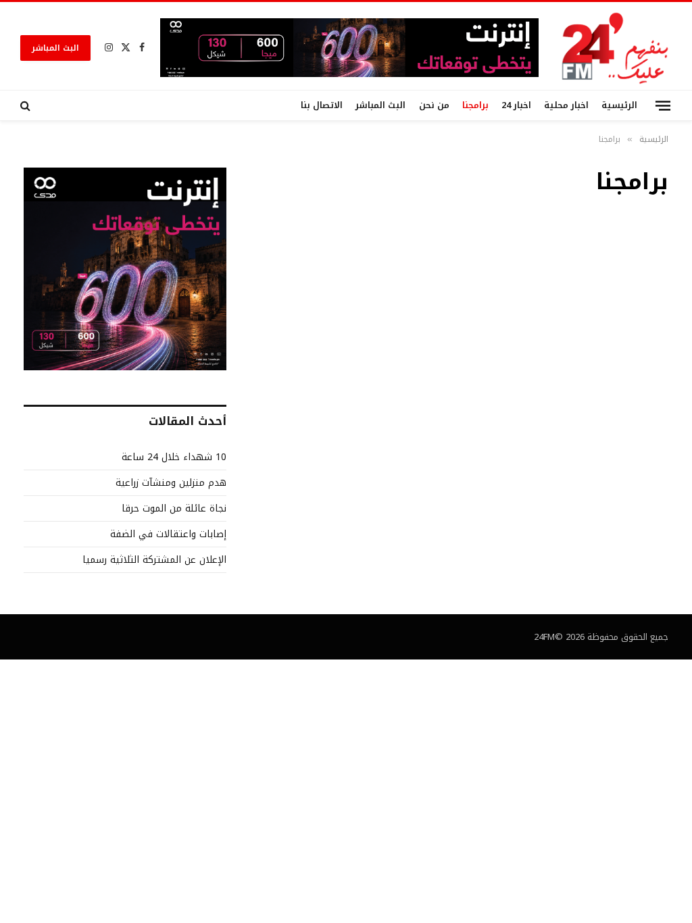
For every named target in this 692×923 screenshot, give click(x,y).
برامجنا (475, 105)
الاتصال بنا (322, 105)
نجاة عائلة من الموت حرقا (174, 508)
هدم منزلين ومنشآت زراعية (171, 483)
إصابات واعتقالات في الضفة (168, 534)
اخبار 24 (516, 105)
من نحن (434, 105)
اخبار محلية (566, 105)
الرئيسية (619, 105)
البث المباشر (55, 48)
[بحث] (26, 105)
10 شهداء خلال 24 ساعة (174, 457)
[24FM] (615, 48)
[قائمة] (663, 105)
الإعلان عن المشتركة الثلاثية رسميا (154, 560)
